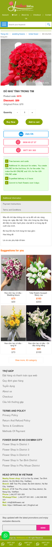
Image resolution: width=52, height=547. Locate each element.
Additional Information (12, 198)
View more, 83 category (26, 360)
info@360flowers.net (15, 502)
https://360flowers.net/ (17, 505)
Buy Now (10, 121)
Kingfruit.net (33, 505)
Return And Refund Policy (16, 420)
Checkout (37, 14)
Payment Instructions (12, 203)
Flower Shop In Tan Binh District (19, 460)
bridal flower (33, 34)
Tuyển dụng (8, 386)
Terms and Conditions (12, 209)
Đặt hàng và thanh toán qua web (19, 375)
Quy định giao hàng (12, 380)
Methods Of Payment (13, 431)
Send (43, 527)
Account (5, 14)
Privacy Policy (10, 415)
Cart (15, 14)
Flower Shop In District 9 (15, 455)
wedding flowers (18, 34)
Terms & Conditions (13, 425)
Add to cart (34, 121)
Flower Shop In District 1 (15, 444)
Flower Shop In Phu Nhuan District (21, 465)
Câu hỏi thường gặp (13, 402)
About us (25, 14)
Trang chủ (4, 34)
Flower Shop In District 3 (15, 449)
